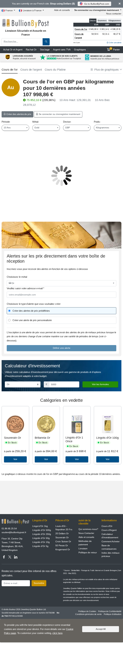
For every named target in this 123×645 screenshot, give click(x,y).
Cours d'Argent (109, 530)
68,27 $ (116, 34)
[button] (106, 69)
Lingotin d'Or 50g (41, 538)
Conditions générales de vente (88, 614)
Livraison (82, 548)
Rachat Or (31, 49)
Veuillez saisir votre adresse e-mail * (25, 288)
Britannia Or (42, 437)
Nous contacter (113, 13)
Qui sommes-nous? (88, 529)
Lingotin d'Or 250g (41, 534)
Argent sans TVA (62, 49)
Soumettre (39, 583)
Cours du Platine (55, 69)
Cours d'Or (107, 526)
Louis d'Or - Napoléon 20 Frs (63, 528)
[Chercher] (46, 41)
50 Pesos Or (61, 545)
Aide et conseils (62, 10)
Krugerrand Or (62, 549)
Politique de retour (87, 552)
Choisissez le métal (17, 276)
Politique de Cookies (87, 611)
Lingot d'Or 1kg (40, 526)
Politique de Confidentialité (109, 611)
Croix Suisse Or (63, 541)
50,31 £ (105, 34)
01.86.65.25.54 (9, 528)
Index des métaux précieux (110, 554)
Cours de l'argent (31, 69)
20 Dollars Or (62, 533)
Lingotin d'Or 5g (40, 546)
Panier (115, 49)
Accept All (101, 629)
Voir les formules (100, 384)
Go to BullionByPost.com (96, 4)
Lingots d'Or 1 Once (74, 439)
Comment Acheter (111, 541)
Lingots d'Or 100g (107, 437)
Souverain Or (12, 437)
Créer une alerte (114, 43)
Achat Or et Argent (12, 49)
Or (12, 283)
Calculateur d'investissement (110, 536)
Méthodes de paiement (85, 543)
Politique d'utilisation (112, 614)
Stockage (45, 49)
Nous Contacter (86, 533)
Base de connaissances (109, 547)
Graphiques (80, 49)
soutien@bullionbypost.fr (14, 532)
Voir (15, 459)
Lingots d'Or (39, 520)
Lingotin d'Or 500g (41, 530)
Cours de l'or (81, 29)
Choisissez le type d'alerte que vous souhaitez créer (34, 303)
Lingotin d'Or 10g (41, 542)
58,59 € (94, 34)
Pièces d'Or (62, 520)
